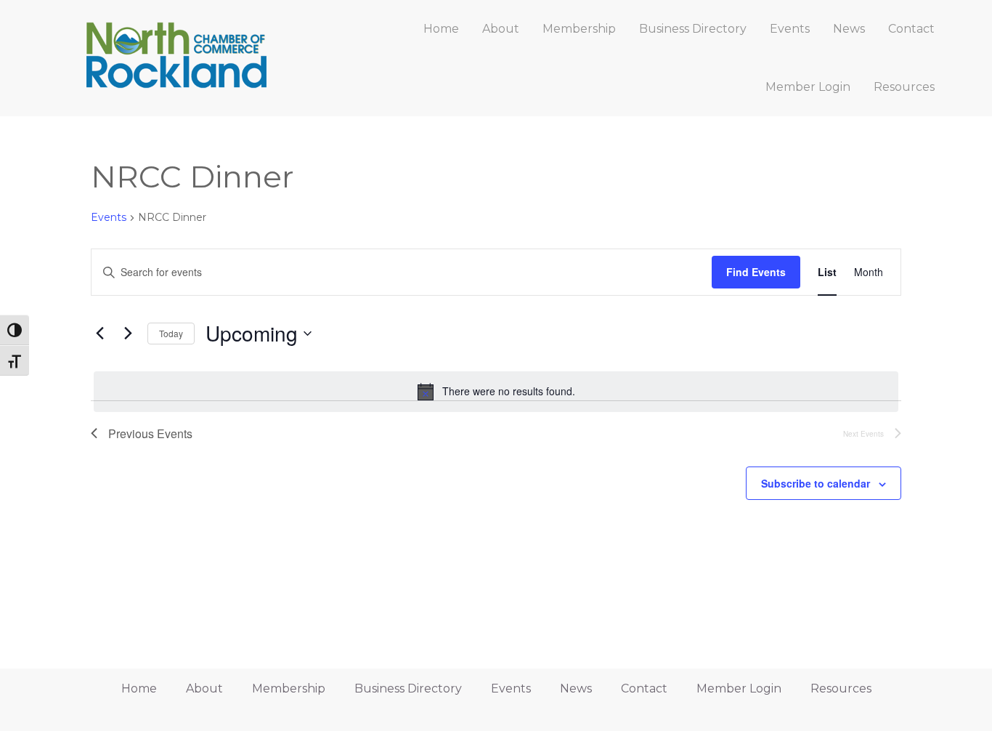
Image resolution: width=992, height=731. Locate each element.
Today (171, 333)
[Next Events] (128, 333)
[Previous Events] (99, 333)
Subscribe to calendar (815, 483)
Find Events (756, 271)
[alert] (496, 391)
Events (108, 217)
